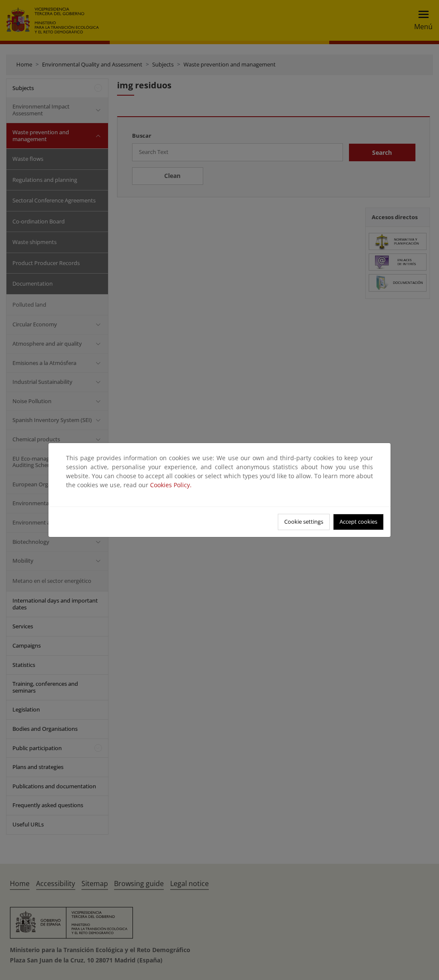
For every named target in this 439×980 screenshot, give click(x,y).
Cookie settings (303, 521)
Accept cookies (358, 521)
